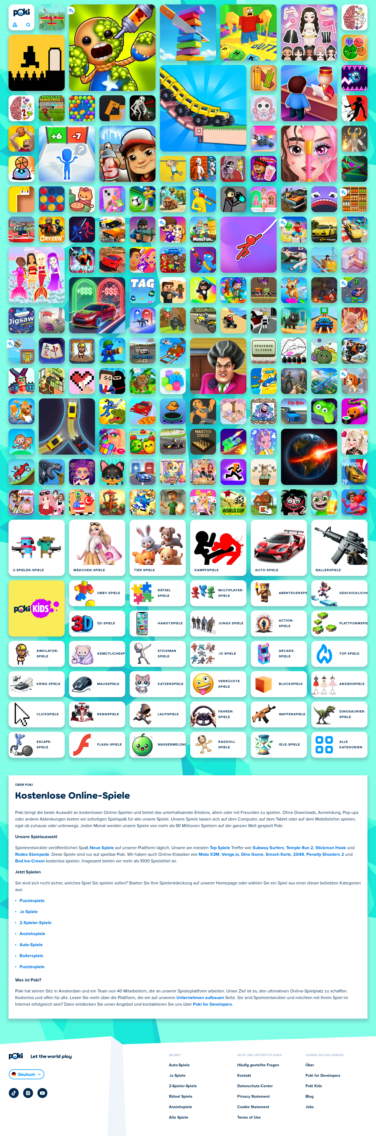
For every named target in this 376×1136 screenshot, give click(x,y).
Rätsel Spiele (180, 1097)
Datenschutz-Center (255, 1086)
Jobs (310, 1107)
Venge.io (230, 854)
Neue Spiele (102, 848)
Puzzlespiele (32, 900)
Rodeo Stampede (32, 854)
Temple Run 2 (299, 848)
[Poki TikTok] (14, 1093)
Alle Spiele (178, 1117)
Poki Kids (314, 1086)
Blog (310, 1097)
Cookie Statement (253, 1107)
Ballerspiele (31, 956)
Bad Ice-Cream (30, 861)
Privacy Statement (253, 1097)
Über (310, 1065)
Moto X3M (209, 854)
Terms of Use (249, 1117)
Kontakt (244, 1076)
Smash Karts (278, 854)
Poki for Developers (212, 1004)
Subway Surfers (268, 848)
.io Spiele (29, 912)
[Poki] (21, 12)
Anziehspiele (32, 934)
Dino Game (252, 854)
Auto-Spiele (31, 945)
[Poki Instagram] (28, 1093)
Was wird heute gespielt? (27, 25)
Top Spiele (220, 848)
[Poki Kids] (37, 608)
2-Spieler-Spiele (35, 923)
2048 (298, 854)
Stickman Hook (330, 848)
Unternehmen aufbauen (200, 997)
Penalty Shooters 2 (325, 854)
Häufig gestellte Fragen (258, 1065)
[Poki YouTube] (42, 1093)
